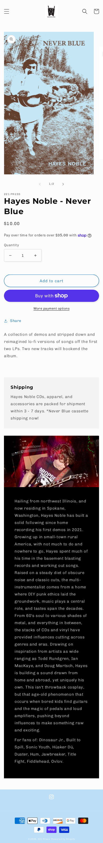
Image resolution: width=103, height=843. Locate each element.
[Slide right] (63, 184)
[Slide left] (40, 184)
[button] (6, 11)
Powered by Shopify (63, 839)
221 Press (44, 839)
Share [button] (15, 321)
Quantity (11, 245)
